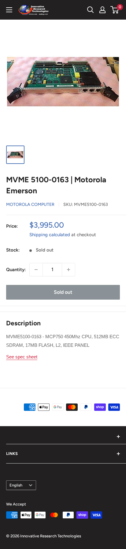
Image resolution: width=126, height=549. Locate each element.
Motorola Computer (30, 204)
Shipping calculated (49, 234)
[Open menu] (9, 9)
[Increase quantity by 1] (68, 269)
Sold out (63, 292)
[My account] (102, 9)
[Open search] (90, 9)
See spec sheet (21, 356)
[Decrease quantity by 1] (36, 269)
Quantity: (16, 269)
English (15, 485)
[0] (115, 9)
